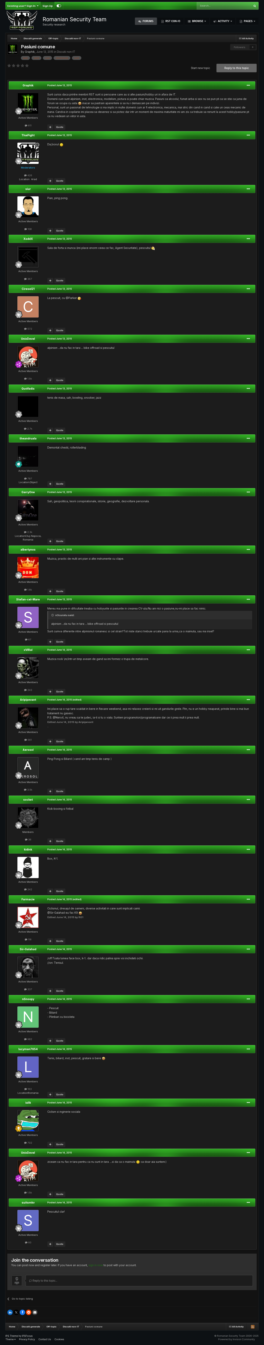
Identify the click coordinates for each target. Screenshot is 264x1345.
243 (29, 689)
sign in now (96, 1265)
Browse (197, 21)
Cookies (59, 1339)
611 (29, 125)
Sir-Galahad (28, 949)
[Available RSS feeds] (253, 1326)
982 (29, 1039)
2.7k (29, 428)
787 (29, 478)
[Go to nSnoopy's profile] (28, 1017)
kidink (28, 849)
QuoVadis (28, 388)
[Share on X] (16, 1312)
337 (29, 989)
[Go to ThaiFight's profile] (28, 153)
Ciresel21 (28, 288)
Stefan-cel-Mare (28, 599)
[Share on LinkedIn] (10, 1312)
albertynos (28, 549)
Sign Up (48, 5)
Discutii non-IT (66, 51)
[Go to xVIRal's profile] (28, 667)
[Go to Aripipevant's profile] (28, 717)
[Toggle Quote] (53, 615)
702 (29, 1142)
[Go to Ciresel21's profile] (28, 307)
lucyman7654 (28, 1049)
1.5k (29, 378)
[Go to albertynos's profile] (28, 567)
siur (28, 189)
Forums (147, 21)
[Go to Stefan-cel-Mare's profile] (28, 617)
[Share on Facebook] (22, 1312)
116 (29, 939)
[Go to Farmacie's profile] (28, 917)
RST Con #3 (172, 21)
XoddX (28, 238)
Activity (223, 21)
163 (29, 1088)
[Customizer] (59, 6)
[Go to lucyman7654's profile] (28, 1067)
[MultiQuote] (50, 127)
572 (29, 328)
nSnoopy (28, 999)
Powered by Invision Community (236, 1339)
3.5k (29, 789)
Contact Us (44, 1339)
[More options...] (248, 85)
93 (29, 1242)
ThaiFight (28, 135)
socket (28, 799)
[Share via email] (34, 1312)
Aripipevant (28, 699)
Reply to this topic (236, 68)
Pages (248, 21)
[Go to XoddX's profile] (28, 256)
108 (29, 229)
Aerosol (28, 749)
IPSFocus (27, 1335)
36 (29, 839)
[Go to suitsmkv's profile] (28, 1220)
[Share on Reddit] (28, 1312)
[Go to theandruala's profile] (28, 456)
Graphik (30, 51)
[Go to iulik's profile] (28, 1120)
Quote (59, 127)
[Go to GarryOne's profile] (28, 510)
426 (29, 175)
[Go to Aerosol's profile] (28, 767)
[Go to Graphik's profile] (12, 49)
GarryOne (28, 492)
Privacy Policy (27, 1339)
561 (29, 739)
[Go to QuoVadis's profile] (28, 406)
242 (29, 889)
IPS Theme (11, 1335)
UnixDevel (28, 338)
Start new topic (200, 68)
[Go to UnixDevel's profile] (28, 356)
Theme (9, 1339)
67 (29, 639)
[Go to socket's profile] (28, 817)
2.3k (29, 532)
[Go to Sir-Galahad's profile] (28, 967)
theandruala (28, 438)
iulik (28, 1102)
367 (29, 278)
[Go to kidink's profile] (28, 867)
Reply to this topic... (44, 1280)
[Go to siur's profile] (28, 207)
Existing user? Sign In (22, 5)
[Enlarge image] (80, 103)
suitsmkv (28, 1202)
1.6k (29, 589)
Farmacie (28, 899)
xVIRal (28, 649)
